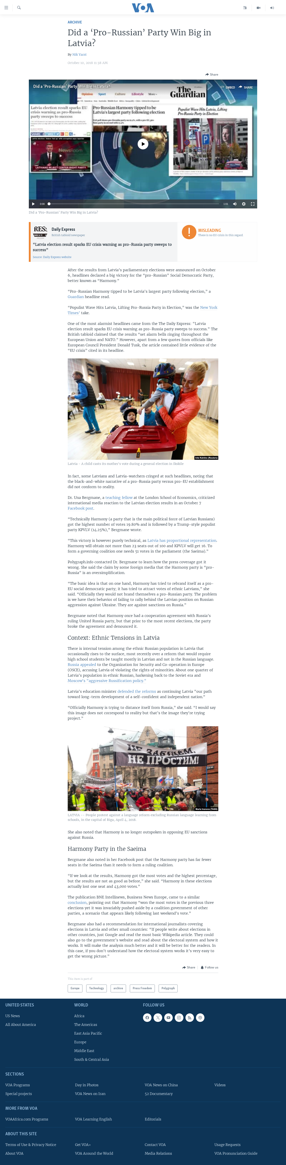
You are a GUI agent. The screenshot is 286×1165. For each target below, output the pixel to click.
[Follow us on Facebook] (147, 1017)
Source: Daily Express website (52, 257)
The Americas (85, 1025)
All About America (20, 1025)
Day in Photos (87, 1085)
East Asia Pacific (88, 1033)
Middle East (84, 1051)
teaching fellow (118, 497)
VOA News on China (161, 1085)
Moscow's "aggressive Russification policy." (107, 680)
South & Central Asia (91, 1059)
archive (75, 22)
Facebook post (80, 508)
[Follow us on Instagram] (179, 1017)
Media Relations (158, 1153)
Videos (220, 1085)
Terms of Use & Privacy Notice (30, 1145)
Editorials (153, 1119)
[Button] (211, 74)
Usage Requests (227, 1145)
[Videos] (258, 7)
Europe (80, 1042)
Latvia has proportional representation (181, 540)
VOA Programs (17, 1085)
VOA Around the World (94, 1153)
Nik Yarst (79, 55)
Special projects (18, 1094)
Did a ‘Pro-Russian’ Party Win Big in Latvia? (71, 87)
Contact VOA (155, 1145)
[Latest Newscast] (272, 7)
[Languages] (245, 7)
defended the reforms (137, 691)
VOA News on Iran (90, 1094)
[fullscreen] (252, 203)
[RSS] (189, 1017)
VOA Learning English (93, 1119)
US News (12, 1016)
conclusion (77, 902)
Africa (79, 1016)
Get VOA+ (83, 1145)
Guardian (76, 296)
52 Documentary (159, 1094)
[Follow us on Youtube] (168, 1017)
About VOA (14, 1153)
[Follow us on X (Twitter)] (158, 1017)
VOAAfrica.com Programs (26, 1119)
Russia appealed (82, 664)
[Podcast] (200, 1017)
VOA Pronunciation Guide (235, 1153)
